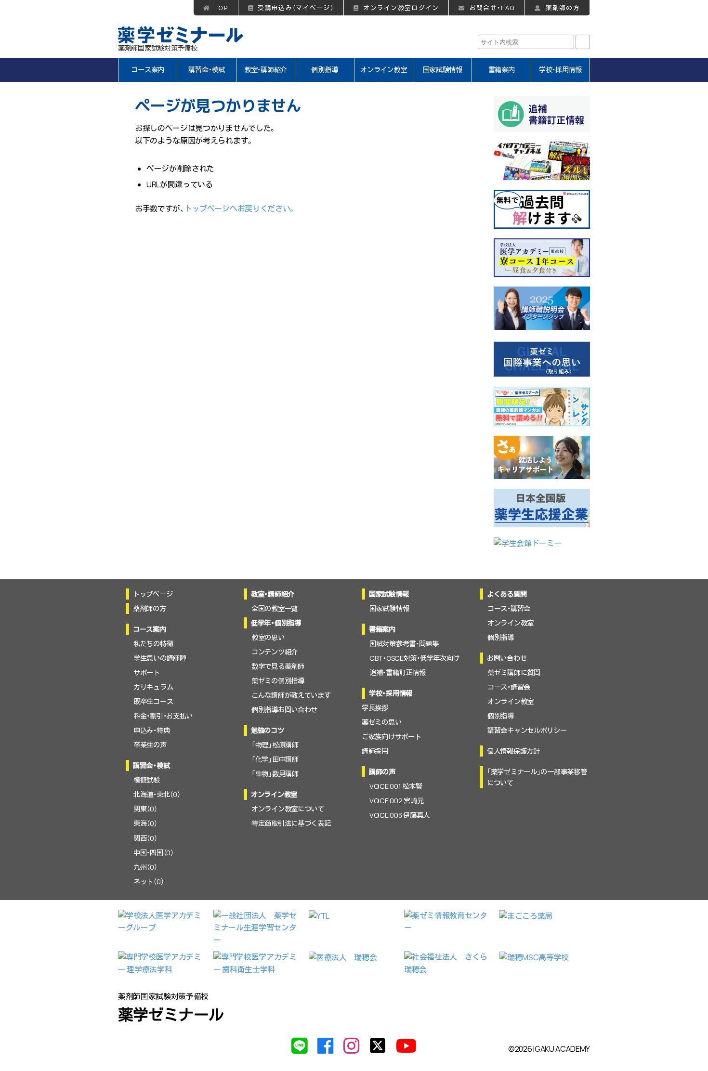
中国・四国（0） (153, 852)
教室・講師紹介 (265, 69)
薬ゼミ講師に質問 (513, 672)
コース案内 (147, 69)
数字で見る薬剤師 (277, 666)
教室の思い (268, 637)
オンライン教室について (287, 808)
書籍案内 (501, 69)
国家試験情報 (442, 69)
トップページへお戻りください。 (240, 208)
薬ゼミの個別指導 (277, 680)
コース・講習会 (508, 608)
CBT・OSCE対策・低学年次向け (414, 658)
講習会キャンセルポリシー (527, 730)
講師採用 (375, 751)
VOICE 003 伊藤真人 (399, 815)
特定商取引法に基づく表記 (291, 823)
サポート (146, 672)
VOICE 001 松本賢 (395, 786)
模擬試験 (146, 779)
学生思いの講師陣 (159, 658)
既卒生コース (153, 701)
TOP (221, 7)
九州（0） (145, 867)
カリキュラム (153, 687)
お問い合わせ (506, 658)
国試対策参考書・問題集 (404, 643)
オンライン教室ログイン (401, 7)
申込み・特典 (151, 730)
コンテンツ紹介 (274, 651)
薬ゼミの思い (381, 722)
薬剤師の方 (563, 7)
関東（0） (145, 808)
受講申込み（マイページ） (295, 7)
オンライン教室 (383, 69)
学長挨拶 (375, 707)
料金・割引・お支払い (163, 715)
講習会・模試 (206, 69)
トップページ (152, 594)
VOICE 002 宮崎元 (396, 800)
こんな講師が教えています (291, 695)
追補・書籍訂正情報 (397, 672)
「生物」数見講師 (275, 773)
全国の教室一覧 (274, 608)
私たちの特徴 (153, 643)
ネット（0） (148, 881)
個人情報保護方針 (513, 751)
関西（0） (145, 838)
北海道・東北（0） (156, 794)
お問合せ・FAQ (492, 7)
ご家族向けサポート (391, 736)
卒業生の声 (150, 744)
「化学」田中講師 (275, 759)
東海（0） (145, 823)
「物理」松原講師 (275, 744)
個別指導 (324, 69)
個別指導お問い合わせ (284, 709)
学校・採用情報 (560, 69)
